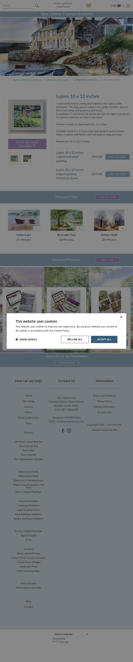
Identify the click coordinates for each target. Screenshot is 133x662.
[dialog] (66, 331)
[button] (26, 339)
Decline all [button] (74, 339)
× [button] (121, 317)
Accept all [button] (104, 339)
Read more (76, 330)
